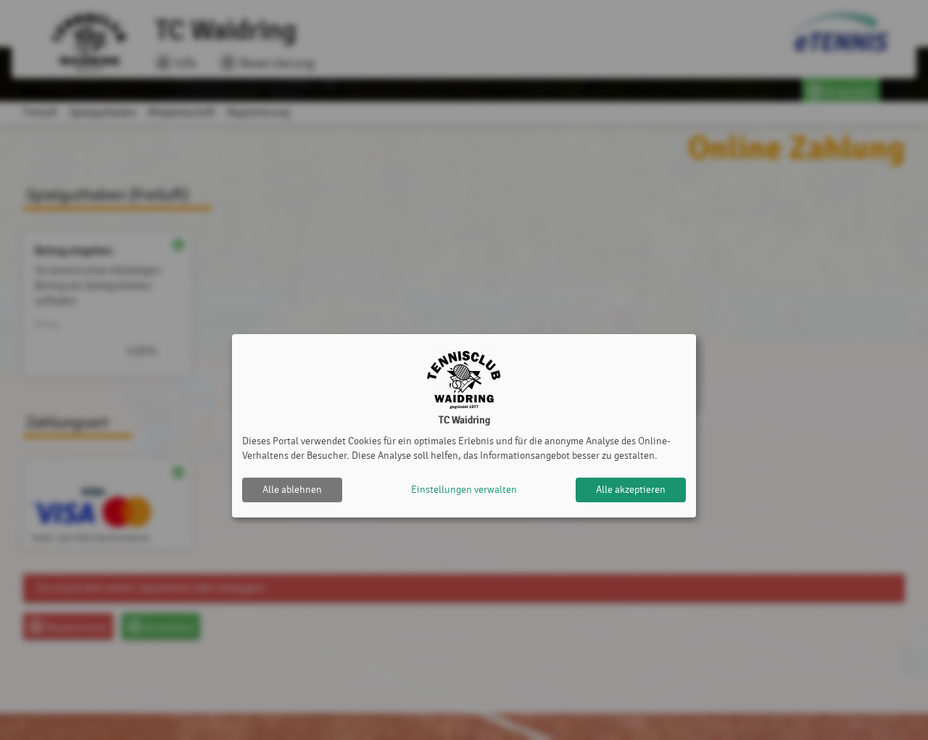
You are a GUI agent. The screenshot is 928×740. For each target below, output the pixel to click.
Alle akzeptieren (631, 489)
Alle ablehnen (292, 489)
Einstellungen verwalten (464, 489)
